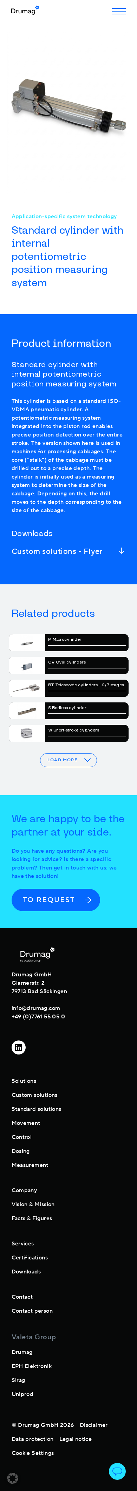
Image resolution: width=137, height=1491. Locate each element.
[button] (12, 1478)
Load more (62, 760)
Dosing (21, 1151)
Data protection (33, 1439)
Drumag (22, 1352)
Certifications (30, 1257)
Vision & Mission (33, 1204)
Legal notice (75, 1439)
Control (22, 1137)
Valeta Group (34, 1337)
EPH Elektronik (32, 1366)
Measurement (30, 1165)
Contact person (32, 1310)
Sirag (18, 1380)
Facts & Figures (32, 1218)
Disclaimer (94, 1425)
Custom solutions (35, 1095)
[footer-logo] (37, 954)
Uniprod (23, 1394)
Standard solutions (36, 1109)
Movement (26, 1123)
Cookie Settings (33, 1453)
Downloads (26, 1271)
